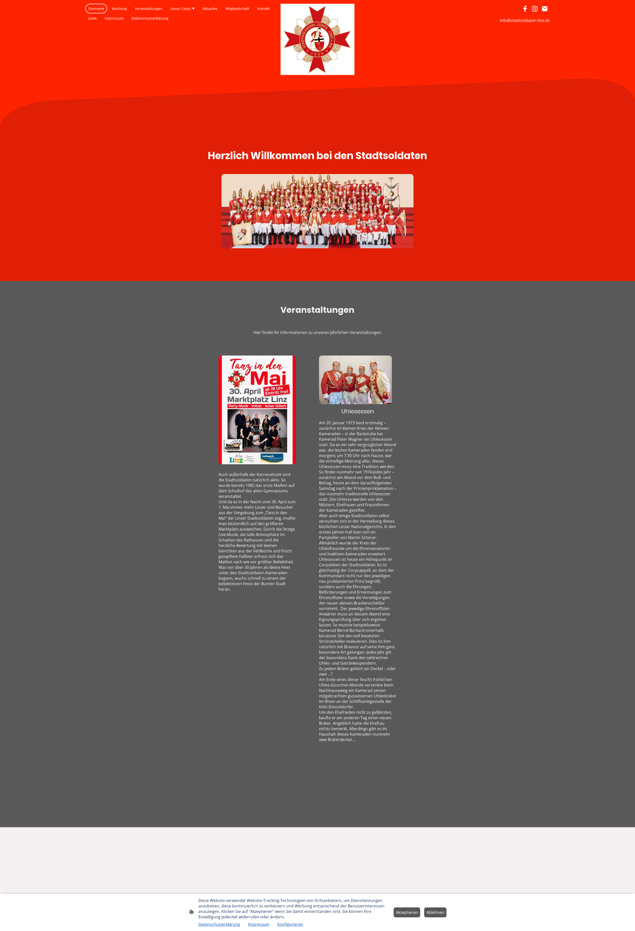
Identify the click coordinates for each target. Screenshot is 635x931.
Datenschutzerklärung (219, 924)
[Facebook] (525, 9)
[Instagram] (535, 9)
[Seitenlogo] (318, 39)
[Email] (545, 9)
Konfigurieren (290, 924)
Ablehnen (435, 912)
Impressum (258, 924)
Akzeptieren (407, 912)
